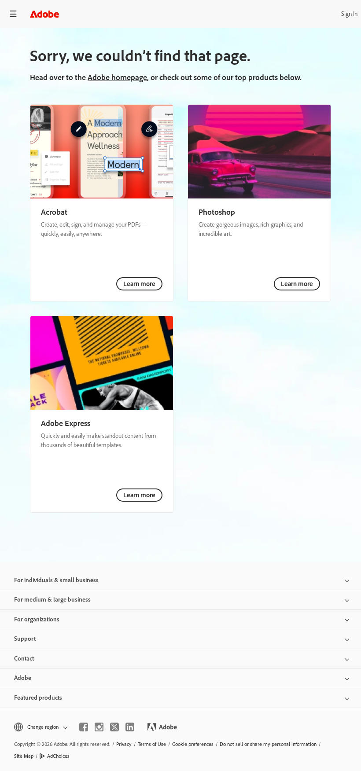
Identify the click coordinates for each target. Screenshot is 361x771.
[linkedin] (129, 727)
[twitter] (114, 727)
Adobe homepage (117, 77)
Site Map (23, 756)
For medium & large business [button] (52, 599)
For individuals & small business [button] (56, 580)
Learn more (139, 284)
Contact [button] (24, 658)
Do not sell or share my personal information (268, 744)
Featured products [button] (38, 697)
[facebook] (83, 727)
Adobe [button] (22, 678)
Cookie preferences (193, 744)
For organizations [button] (36, 619)
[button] (40, 727)
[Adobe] (44, 14)
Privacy (124, 744)
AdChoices (58, 756)
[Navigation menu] (13, 14)
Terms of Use (152, 744)
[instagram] (99, 727)
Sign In (349, 14)
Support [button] (25, 638)
